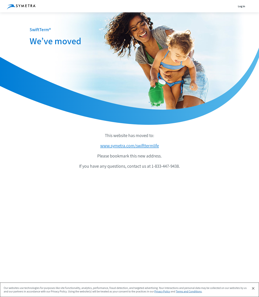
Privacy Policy (162, 291)
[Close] (253, 288)
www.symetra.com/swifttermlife (129, 145)
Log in (241, 6)
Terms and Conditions (189, 291)
